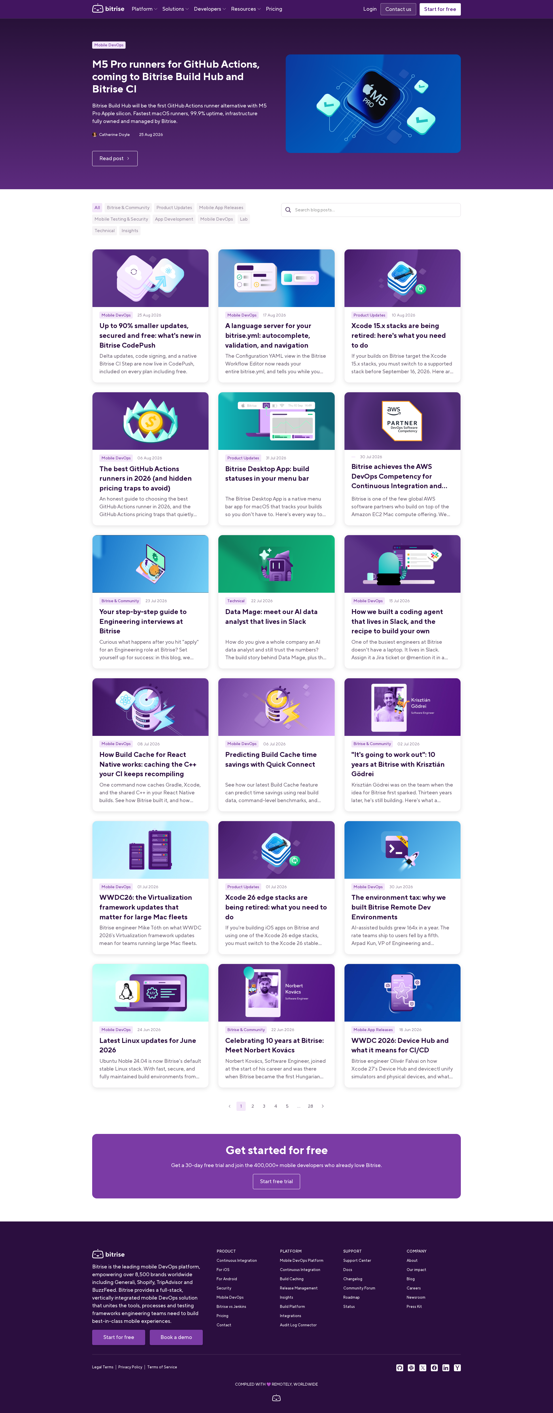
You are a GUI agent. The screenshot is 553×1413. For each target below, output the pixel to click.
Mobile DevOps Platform (301, 1260)
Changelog (352, 1279)
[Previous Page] (229, 1106)
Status (349, 1306)
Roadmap (351, 1297)
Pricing (274, 9)
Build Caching (292, 1279)
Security (224, 1288)
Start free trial (276, 1181)
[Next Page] (323, 1106)
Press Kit (414, 1306)
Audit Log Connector (298, 1325)
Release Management (299, 1288)
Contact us (398, 9)
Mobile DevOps (109, 45)
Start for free (440, 9)
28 (310, 1106)
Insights (286, 1297)
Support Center (357, 1260)
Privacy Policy (130, 1367)
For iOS (223, 1269)
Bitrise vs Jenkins (231, 1306)
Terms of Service (162, 1367)
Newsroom (416, 1297)
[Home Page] (108, 9)
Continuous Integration (237, 1260)
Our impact (416, 1269)
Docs (347, 1269)
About (412, 1260)
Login (370, 9)
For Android (227, 1279)
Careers (414, 1288)
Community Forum (359, 1288)
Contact (224, 1325)
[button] (144, 9)
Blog (411, 1279)
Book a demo (176, 1337)
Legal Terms (102, 1367)
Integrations (290, 1316)
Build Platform (292, 1306)
